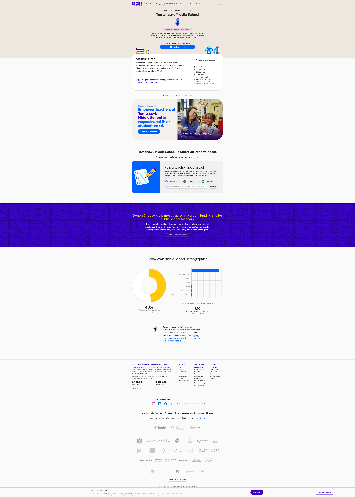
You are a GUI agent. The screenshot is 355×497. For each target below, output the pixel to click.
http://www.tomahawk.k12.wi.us (207, 84)
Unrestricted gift (199, 385)
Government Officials (203, 413)
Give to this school (177, 47)
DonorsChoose (137, 4)
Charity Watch (165, 376)
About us (199, 4)
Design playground (215, 376)
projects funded (160, 383)
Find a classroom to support (154, 4)
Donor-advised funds (200, 374)
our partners (199, 418)
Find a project (198, 367)
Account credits (199, 369)
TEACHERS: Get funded (173, 4)
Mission (181, 367)
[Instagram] (153, 403)
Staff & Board (183, 376)
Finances (181, 374)
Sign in (221, 4)
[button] (191, 187)
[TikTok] (171, 403)
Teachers (176, 96)
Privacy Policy (155, 495)
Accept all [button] (256, 492)
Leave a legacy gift (200, 383)
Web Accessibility (184, 380)
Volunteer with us (199, 380)
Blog (216, 371)
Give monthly (198, 378)
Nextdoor (210, 181)
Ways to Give (199, 364)
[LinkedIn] (159, 403)
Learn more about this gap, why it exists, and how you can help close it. (182, 338)
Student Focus (183, 371)
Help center (213, 367)
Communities (214, 369)
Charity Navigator (137, 378)
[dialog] (177, 492)
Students (188, 96)
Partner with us (188, 4)
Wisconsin (166, 10)
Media (212, 371)
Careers (181, 378)
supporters (137, 383)
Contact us (213, 378)
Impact (181, 369)
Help (206, 4)
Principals (169, 413)
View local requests (203, 81)
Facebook (173, 181)
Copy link (213, 187)
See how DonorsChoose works (177, 235)
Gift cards (197, 371)
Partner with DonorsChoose (177, 480)
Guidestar (149, 378)
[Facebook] (165, 403)
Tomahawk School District (183, 10)
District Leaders (182, 413)
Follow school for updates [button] (206, 60)
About (165, 96)
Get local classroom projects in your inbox (192, 404)
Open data (213, 374)
